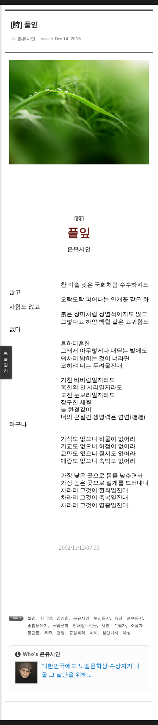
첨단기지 (110, 633)
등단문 (34, 633)
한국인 (46, 618)
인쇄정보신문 (85, 625)
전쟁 (61, 633)
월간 (32, 618)
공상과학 (77, 633)
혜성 (127, 633)
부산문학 (102, 618)
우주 (48, 633)
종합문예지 (38, 625)
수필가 (120, 625)
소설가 (136, 625)
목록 (6, 362)
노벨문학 (60, 625)
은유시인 (81, 618)
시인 (105, 625)
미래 (94, 633)
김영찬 (63, 618)
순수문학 (135, 618)
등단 (118, 618)
